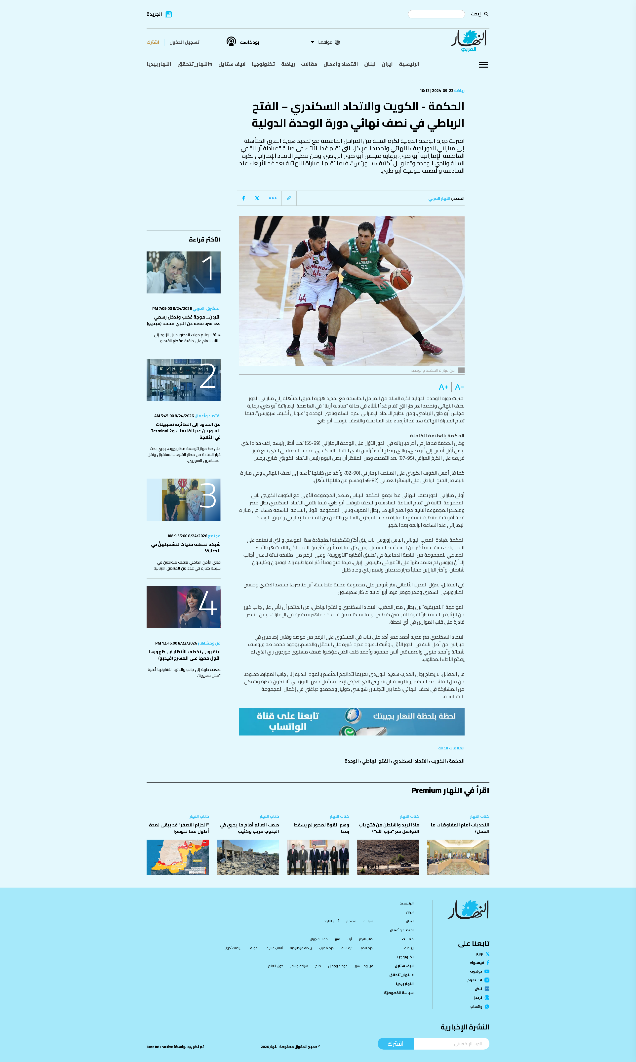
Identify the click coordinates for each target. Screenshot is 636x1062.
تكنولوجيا (263, 64)
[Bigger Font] (443, 387)
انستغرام (474, 980)
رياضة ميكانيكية (301, 948)
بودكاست (249, 42)
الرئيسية (409, 64)
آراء (349, 939)
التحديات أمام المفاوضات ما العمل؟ (460, 828)
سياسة (368, 921)
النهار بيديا (159, 64)
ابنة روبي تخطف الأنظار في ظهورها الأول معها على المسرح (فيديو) (185, 655)
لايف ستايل (231, 64)
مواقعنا (325, 42)
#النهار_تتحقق (194, 64)
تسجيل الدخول (184, 42)
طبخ (318, 966)
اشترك (153, 42)
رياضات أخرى (233, 948)
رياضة (288, 64)
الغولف (254, 948)
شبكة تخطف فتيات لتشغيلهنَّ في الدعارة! (186, 547)
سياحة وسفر (299, 966)
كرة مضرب (326, 948)
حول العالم (275, 966)
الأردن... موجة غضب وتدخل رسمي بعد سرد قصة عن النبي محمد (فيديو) (184, 320)
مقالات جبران (319, 939)
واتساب (476, 1006)
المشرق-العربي (206, 308)
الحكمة (457, 761)
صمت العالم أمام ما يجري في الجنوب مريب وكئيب (249, 828)
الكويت (438, 761)
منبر (337, 939)
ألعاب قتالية (275, 948)
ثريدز (478, 997)
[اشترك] (352, 721)
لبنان (369, 64)
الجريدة (154, 14)
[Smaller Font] (458, 387)
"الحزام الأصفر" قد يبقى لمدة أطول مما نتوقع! (179, 828)
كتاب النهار (479, 816)
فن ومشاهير (209, 643)
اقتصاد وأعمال (340, 64)
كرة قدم (367, 948)
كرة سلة (347, 948)
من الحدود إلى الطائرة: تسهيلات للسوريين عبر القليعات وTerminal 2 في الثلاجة (186, 430)
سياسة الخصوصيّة (399, 992)
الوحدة (352, 761)
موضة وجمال (338, 966)
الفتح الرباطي (376, 761)
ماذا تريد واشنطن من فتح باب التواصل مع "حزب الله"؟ (389, 828)
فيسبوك (477, 962)
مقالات (309, 64)
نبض (478, 988)
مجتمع (214, 535)
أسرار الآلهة (331, 921)
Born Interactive (160, 1046)
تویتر (479, 953)
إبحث (476, 14)
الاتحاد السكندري (410, 761)
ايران (387, 64)
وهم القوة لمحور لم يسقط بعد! (321, 828)
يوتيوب (476, 971)
